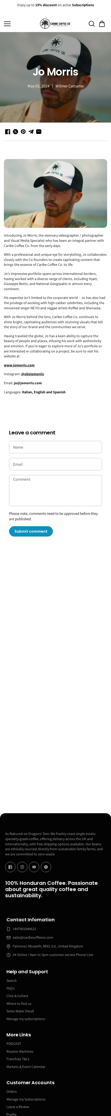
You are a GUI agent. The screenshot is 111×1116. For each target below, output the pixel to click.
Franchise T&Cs (17, 1059)
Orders (11, 1091)
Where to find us (18, 1003)
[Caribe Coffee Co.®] (55, 24)
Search (11, 980)
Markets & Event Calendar (25, 1066)
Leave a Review (17, 1106)
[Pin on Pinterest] (23, 131)
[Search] (91, 24)
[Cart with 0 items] (102, 24)
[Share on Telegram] (31, 131)
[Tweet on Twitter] (15, 131)
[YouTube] (34, 867)
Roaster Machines (19, 1051)
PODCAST (13, 1043)
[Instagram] (22, 867)
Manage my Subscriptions (25, 1099)
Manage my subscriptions (25, 1018)
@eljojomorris (32, 374)
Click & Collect (17, 995)
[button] (102, 24)
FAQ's (10, 988)
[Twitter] (46, 867)
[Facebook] (10, 867)
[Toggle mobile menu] (20, 24)
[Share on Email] (39, 131)
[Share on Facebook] (8, 131)
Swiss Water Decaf (20, 1011)
